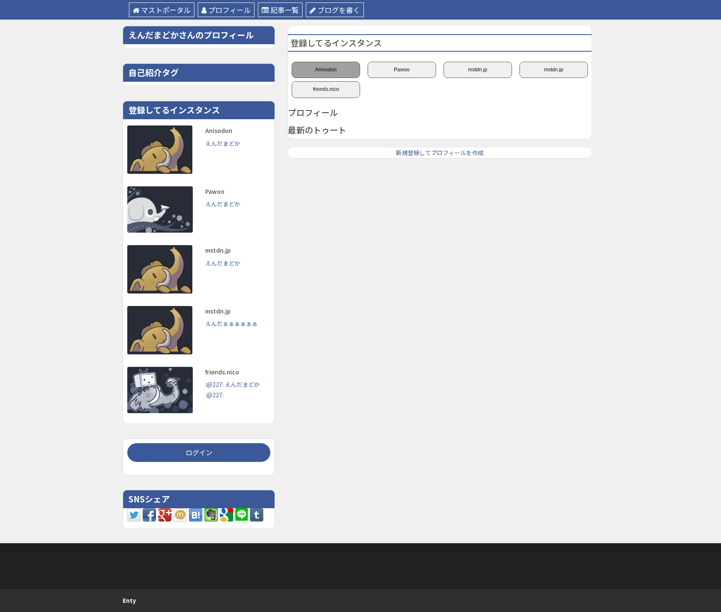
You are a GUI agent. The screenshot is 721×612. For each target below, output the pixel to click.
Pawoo (402, 70)
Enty (129, 600)
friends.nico (326, 89)
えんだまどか (222, 143)
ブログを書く (339, 10)
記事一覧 (284, 10)
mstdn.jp (477, 70)
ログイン (199, 452)
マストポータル (166, 10)
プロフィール (229, 10)
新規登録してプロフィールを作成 (440, 152)
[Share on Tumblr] (256, 514)
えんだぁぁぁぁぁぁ (231, 323)
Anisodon (326, 70)
